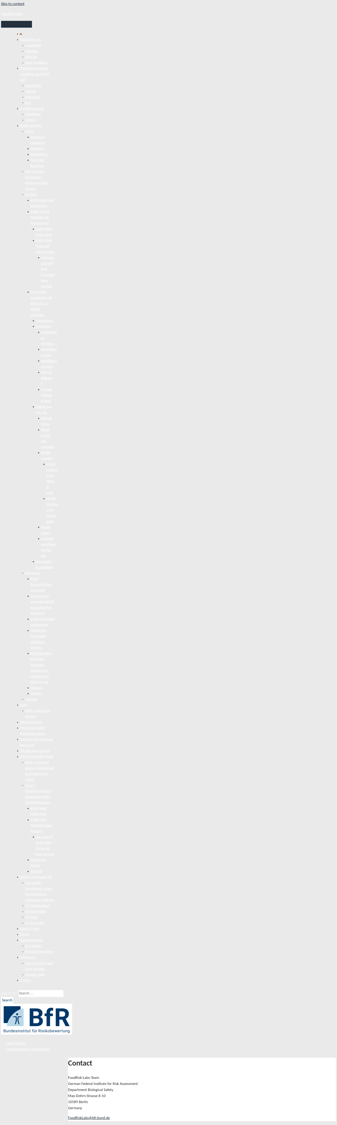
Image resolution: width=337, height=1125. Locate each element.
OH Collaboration (37, 906)
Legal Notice (15, 1043)
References (27, 957)
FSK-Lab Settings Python (46, 395)
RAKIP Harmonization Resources (41, 584)
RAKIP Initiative (31, 126)
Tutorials (31, 57)
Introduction (44, 321)
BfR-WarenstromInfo (34, 751)
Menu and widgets (16, 24)
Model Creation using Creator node (52, 510)
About (29, 131)
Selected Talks (35, 975)
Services (30, 194)
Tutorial (30, 91)
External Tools (30, 929)
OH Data (31, 917)
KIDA (23, 705)
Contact (25, 980)
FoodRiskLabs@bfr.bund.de (89, 1118)
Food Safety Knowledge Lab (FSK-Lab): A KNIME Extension (41, 303)
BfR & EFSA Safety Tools (36, 757)
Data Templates (36, 63)
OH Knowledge (35, 911)
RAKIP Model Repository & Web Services (39, 217)
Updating (31, 51)
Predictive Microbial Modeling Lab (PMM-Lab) (35, 74)
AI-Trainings (33, 946)
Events (24, 934)
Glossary (36, 688)
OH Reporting (34, 923)
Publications (39, 154)
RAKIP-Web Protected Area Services (45, 246)
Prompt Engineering (39, 952)
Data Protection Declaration (27, 1049)
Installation (33, 45)
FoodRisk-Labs (12, 14)
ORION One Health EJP (36, 877)
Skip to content (12, 4)
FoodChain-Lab (30, 40)
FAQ (28, 103)
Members (37, 149)
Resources (32, 97)
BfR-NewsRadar (31, 722)
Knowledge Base (31, 940)
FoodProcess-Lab (32, 108)
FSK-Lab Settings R (46, 378)
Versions (36, 693)
